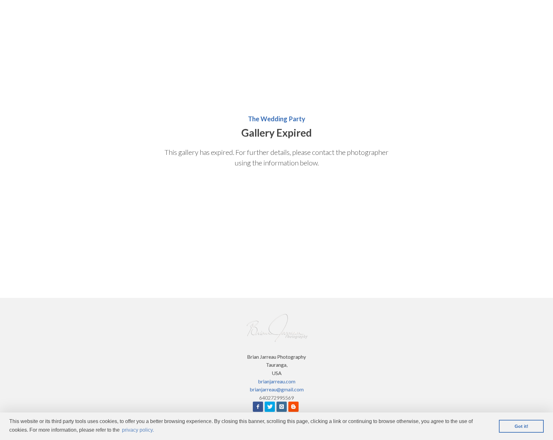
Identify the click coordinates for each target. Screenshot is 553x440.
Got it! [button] (521, 426)
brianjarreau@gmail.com (277, 389)
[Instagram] (281, 407)
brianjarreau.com (276, 381)
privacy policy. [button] (138, 430)
